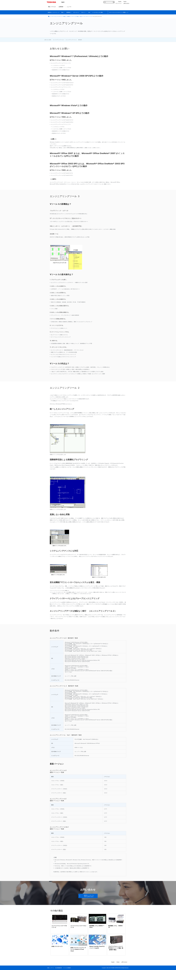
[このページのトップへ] (173, 967)
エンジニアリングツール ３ (58, 39)
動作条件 (80, 39)
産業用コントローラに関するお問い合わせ (89, 896)
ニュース (69, 6)
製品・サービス (52, 6)
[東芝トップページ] (52, 2)
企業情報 (61, 6)
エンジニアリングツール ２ (71, 39)
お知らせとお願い (47, 39)
